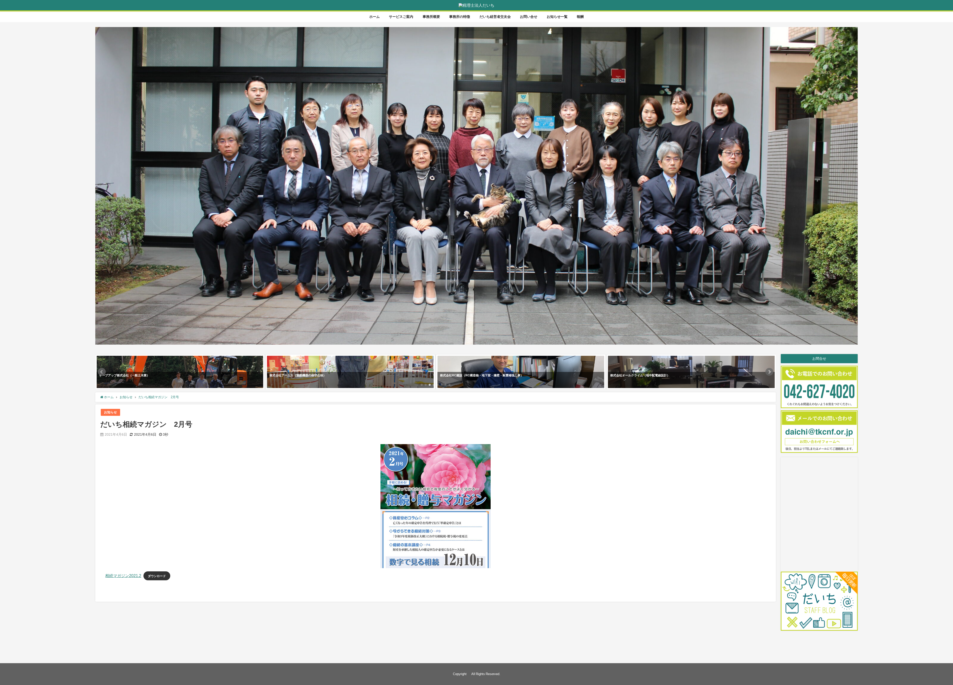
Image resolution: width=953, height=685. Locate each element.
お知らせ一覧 (557, 16)
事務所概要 (431, 16)
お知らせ (110, 412)
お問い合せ (528, 16)
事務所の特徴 (459, 16)
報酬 (580, 16)
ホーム (374, 16)
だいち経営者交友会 (495, 16)
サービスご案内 (401, 16)
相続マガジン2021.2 (123, 576)
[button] (102, 372)
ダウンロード (157, 576)
